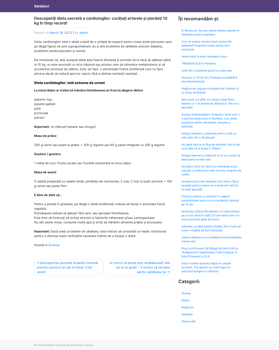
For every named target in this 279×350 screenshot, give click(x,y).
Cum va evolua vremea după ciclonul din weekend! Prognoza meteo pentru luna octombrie (206, 45)
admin (83, 33)
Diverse (54, 245)
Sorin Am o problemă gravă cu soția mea (206, 70)
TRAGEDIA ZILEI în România (198, 63)
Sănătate (187, 314)
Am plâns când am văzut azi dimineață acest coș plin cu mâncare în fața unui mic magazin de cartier (211, 170)
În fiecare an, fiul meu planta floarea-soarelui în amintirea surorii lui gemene (210, 32)
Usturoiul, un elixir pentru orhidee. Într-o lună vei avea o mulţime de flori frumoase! (211, 228)
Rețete (185, 300)
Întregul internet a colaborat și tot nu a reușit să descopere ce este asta (210, 157)
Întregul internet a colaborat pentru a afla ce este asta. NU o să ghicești (208, 135)
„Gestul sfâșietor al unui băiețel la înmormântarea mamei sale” (211, 239)
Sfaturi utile (188, 321)
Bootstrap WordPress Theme (75, 345)
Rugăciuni (187, 307)
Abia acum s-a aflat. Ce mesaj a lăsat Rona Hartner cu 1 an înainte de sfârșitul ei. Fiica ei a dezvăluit (210, 103)
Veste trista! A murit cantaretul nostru (204, 56)
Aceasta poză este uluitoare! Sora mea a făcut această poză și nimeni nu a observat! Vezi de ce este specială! (210, 185)
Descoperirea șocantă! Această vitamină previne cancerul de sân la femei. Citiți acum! (67, 267)
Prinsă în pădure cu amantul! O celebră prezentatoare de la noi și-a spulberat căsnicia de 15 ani (210, 200)
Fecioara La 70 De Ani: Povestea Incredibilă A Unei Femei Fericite (209, 79)
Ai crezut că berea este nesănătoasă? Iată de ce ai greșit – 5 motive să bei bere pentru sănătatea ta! (140, 267)
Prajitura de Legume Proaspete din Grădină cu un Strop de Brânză (210, 90)
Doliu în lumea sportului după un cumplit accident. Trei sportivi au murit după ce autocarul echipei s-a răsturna (206, 267)
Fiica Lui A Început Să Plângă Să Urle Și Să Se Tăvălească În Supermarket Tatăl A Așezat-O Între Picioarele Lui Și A (209, 252)
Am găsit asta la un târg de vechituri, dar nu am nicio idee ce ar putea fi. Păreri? (210, 146)
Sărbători (41, 6)
